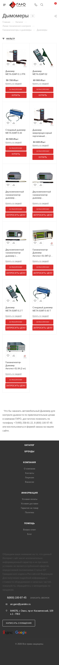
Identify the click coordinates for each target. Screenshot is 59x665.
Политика (29, 512)
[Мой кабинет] (47, 5)
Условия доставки (29, 503)
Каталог (30, 445)
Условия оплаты (29, 499)
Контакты (29, 473)
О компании (29, 469)
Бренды (29, 451)
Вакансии (29, 482)
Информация (29, 493)
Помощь (29, 523)
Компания (29, 462)
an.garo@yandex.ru (20, 604)
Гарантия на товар (29, 508)
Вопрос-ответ (29, 529)
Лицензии (29, 477)
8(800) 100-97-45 (16, 597)
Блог (29, 534)
